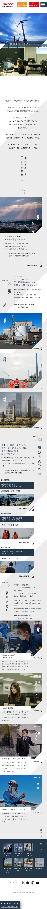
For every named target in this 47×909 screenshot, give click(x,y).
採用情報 (39, 868)
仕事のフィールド (29, 854)
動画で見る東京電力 (29, 869)
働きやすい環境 (18, 869)
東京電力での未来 (7, 870)
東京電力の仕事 (18, 854)
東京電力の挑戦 (7, 854)
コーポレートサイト (12, 883)
